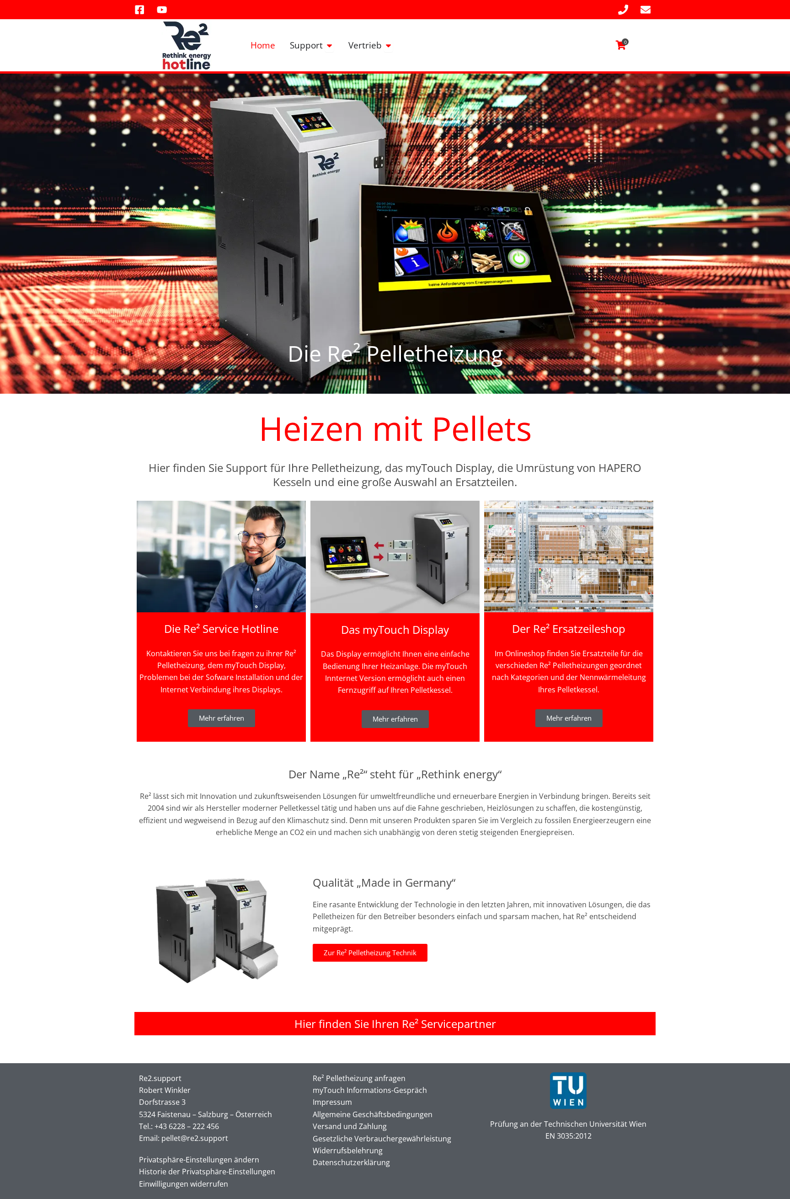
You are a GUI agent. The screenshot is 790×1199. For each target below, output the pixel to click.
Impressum (332, 1102)
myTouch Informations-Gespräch (370, 1090)
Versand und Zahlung (350, 1126)
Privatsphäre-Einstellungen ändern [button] (199, 1160)
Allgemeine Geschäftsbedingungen (372, 1114)
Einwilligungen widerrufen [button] (183, 1184)
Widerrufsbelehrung (348, 1150)
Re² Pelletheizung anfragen (359, 1078)
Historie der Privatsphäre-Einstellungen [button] (207, 1172)
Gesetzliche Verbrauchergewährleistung (382, 1139)
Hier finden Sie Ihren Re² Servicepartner (395, 1023)
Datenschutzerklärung (351, 1162)
